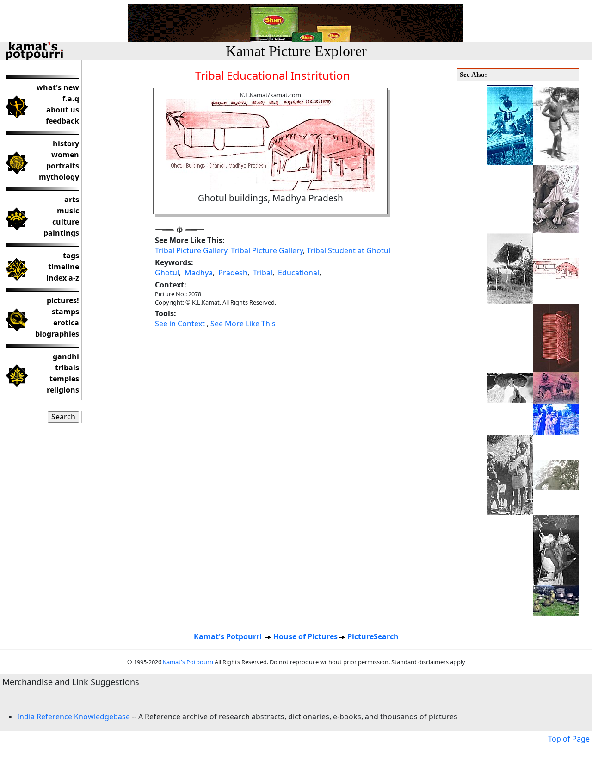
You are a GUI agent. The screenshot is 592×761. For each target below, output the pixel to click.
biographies (57, 334)
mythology (59, 177)
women (65, 155)
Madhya (199, 273)
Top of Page (569, 739)
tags (71, 255)
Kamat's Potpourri (228, 636)
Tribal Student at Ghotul (348, 250)
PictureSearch (373, 636)
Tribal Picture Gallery (191, 250)
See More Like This (243, 323)
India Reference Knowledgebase (73, 716)
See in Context (180, 323)
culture (65, 222)
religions (63, 390)
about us (62, 110)
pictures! (63, 300)
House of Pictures (305, 636)
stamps (65, 311)
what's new (58, 87)
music (68, 211)
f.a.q (70, 99)
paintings (61, 233)
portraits (62, 166)
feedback (62, 121)
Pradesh (232, 273)
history (66, 143)
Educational (298, 273)
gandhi (66, 356)
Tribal (262, 273)
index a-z (62, 278)
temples (64, 379)
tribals (67, 367)
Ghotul (167, 273)
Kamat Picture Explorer (296, 51)
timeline (63, 267)
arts (71, 199)
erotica (66, 323)
